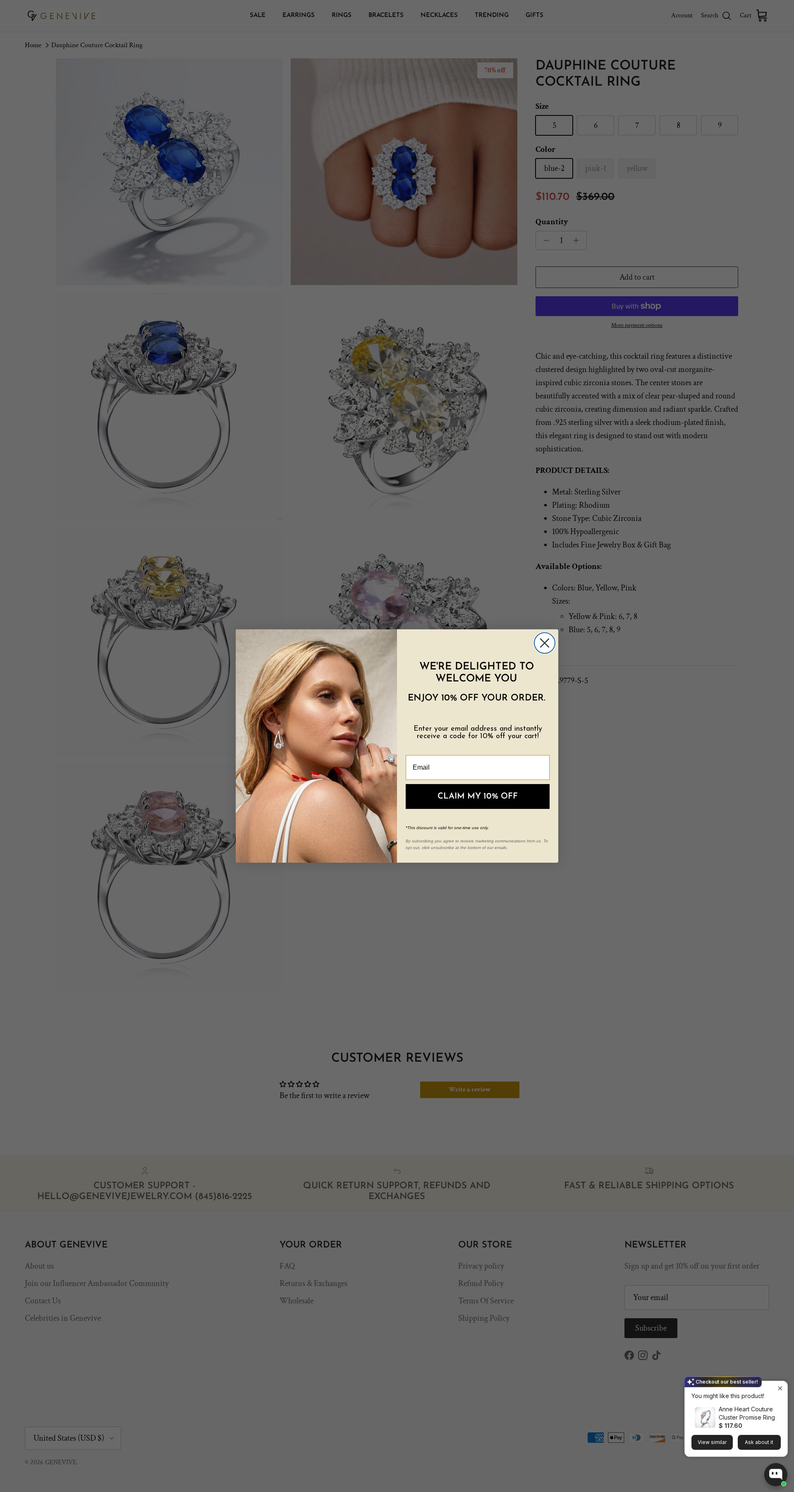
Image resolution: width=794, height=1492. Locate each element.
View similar (712, 1442)
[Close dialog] (544, 643)
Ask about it (759, 1442)
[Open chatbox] (775, 1474)
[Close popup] (780, 1388)
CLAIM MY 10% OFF (478, 796)
